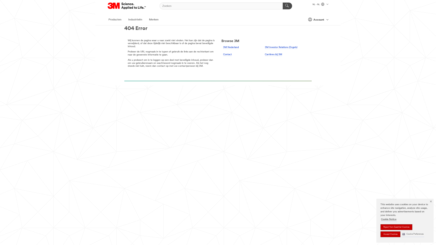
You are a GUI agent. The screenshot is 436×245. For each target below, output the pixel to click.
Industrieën (135, 19)
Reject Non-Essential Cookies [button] (396, 227)
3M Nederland (231, 47)
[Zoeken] (287, 6)
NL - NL (316, 5)
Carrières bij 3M (273, 54)
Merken (154, 19)
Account (319, 20)
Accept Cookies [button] (390, 234)
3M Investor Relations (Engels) (281, 47)
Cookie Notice (388, 219)
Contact (227, 54)
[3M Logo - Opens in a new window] (127, 6)
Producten (114, 19)
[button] (413, 234)
